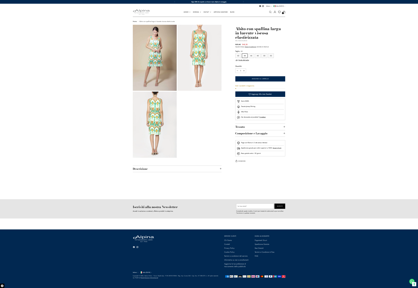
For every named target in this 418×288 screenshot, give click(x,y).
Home (135, 21)
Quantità (238, 66)
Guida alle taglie (243, 60)
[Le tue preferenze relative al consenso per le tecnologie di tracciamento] (414, 284)
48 (258, 56)
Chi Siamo (228, 240)
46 (251, 56)
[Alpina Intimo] (141, 12)
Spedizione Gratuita (262, 244)
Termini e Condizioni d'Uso (264, 252)
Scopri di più (277, 148)
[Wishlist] (279, 12)
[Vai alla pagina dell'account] (275, 12)
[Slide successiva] (283, 192)
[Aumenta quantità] (244, 71)
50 (264, 56)
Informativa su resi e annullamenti (236, 260)
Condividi (242, 161)
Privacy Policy (229, 248)
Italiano (268, 6)
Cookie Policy (229, 252)
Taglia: (239, 51)
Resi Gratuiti (259, 248)
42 (238, 56)
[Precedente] (174, 2)
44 (245, 56)
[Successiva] (243, 2)
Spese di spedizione (250, 47)
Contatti (227, 244)
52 (271, 56)
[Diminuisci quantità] (237, 71)
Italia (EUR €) (280, 6)
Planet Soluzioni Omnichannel (149, 278)
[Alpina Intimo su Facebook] (260, 6)
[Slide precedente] (278, 192)
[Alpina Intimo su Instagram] (263, 6)
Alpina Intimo (148, 276)
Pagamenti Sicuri (261, 240)
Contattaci (262, 117)
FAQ (256, 256)
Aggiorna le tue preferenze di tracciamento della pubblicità (235, 265)
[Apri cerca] (270, 12)
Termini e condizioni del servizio (236, 256)
